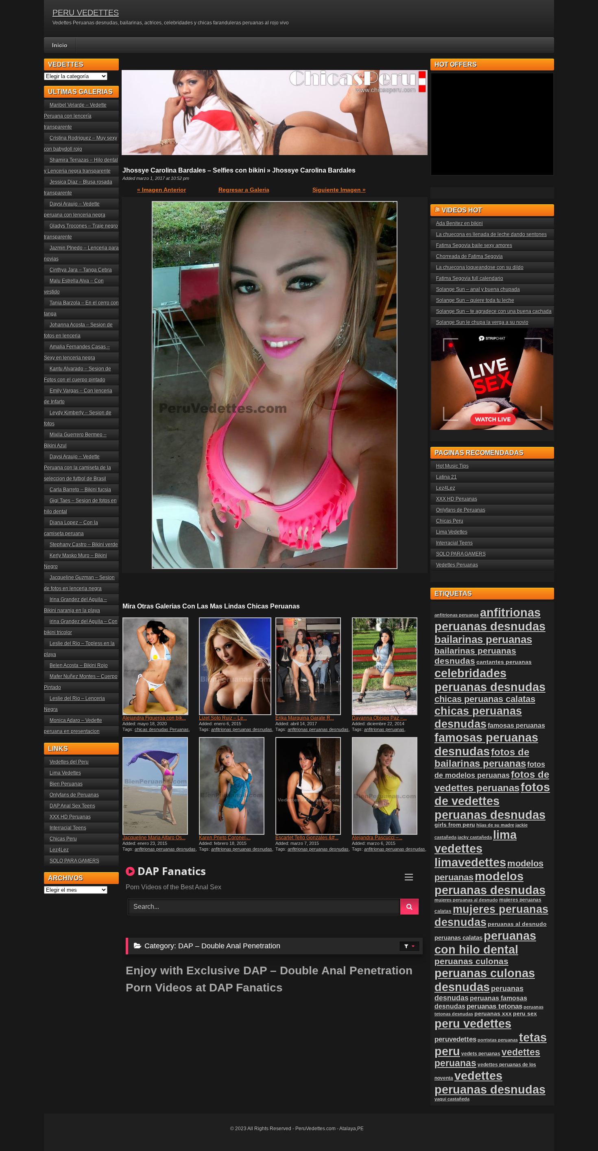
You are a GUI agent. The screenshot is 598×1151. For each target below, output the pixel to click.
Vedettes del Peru (69, 762)
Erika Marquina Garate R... (304, 718)
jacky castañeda (475, 837)
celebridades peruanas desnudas (490, 680)
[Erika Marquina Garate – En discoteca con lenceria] (312, 666)
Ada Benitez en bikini (459, 223)
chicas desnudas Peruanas (162, 729)
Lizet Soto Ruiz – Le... (223, 718)
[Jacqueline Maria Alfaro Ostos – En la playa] (159, 786)
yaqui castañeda (451, 1098)
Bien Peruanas (66, 784)
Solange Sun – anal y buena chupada (478, 289)
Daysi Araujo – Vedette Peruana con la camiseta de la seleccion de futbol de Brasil (77, 467)
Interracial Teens (68, 828)
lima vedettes (475, 841)
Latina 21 (446, 477)
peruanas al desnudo (517, 924)
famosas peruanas (516, 725)
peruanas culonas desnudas (484, 979)
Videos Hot (462, 210)
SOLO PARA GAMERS (74, 861)
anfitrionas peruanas (384, 729)
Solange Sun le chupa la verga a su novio (482, 322)
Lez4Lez (59, 850)
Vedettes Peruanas (457, 565)
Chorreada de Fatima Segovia (469, 256)
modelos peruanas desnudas (490, 883)
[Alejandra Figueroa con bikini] (159, 666)
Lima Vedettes (65, 773)
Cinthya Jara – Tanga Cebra (81, 270)
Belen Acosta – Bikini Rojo (79, 665)
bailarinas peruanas (483, 639)
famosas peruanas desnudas (486, 744)
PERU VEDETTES (85, 12)
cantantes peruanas (504, 662)
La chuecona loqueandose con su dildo (480, 267)
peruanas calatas (458, 937)
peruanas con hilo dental (485, 942)
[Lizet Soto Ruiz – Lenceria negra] (236, 666)
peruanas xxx (493, 1014)
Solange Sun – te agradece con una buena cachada (494, 311)
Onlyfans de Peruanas (74, 795)
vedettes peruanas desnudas (490, 1082)
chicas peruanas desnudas (478, 717)
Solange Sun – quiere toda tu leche (475, 300)
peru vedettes (472, 1023)
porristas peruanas (498, 1039)
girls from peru (454, 825)
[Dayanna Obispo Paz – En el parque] (389, 666)
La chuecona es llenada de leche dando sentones (491, 234)
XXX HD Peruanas (70, 817)
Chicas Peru (63, 839)
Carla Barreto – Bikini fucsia (80, 489)
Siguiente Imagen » (339, 189)
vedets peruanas (480, 1054)
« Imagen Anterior (161, 189)
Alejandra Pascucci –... (377, 837)
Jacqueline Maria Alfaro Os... (154, 837)
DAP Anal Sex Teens (72, 806)
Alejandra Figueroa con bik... (154, 718)
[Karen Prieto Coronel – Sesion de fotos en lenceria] (236, 786)
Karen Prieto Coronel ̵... (225, 837)
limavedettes (470, 862)
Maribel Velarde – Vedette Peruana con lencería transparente (75, 116)
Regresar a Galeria (243, 189)
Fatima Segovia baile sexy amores (474, 245)
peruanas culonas (471, 961)
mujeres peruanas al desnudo (466, 899)
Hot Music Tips (452, 466)
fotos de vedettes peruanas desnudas (492, 800)
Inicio (60, 45)
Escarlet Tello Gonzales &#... (306, 837)
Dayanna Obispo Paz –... (379, 718)
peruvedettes (455, 1039)
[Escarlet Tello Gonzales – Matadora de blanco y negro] (312, 786)
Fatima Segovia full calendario (469, 278)
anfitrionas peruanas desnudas (241, 729)
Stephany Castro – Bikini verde (84, 544)
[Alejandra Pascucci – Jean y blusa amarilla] (389, 786)
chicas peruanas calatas (484, 699)
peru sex (525, 1014)
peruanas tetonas (494, 1006)
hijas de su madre (495, 825)
